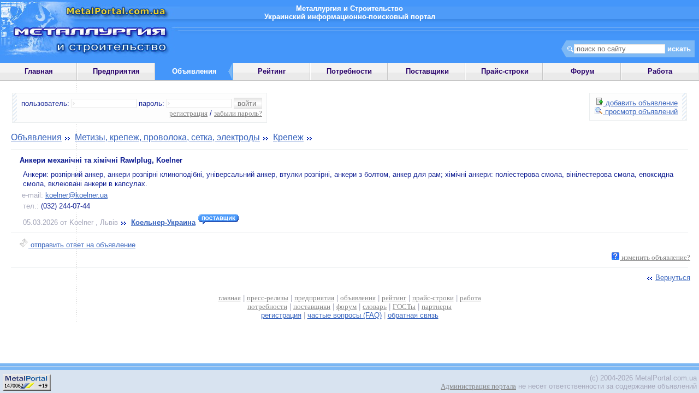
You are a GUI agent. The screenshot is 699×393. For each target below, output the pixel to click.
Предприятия (116, 71)
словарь (375, 306)
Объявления (36, 137)
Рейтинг (272, 71)
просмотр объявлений (640, 112)
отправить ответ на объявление (81, 245)
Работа (660, 71)
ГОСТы (404, 306)
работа (470, 298)
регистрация (188, 113)
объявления (358, 298)
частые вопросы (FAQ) (344, 315)
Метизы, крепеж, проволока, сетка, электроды (167, 137)
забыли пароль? (238, 113)
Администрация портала (478, 386)
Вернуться (672, 277)
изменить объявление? (655, 257)
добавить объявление (640, 103)
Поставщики (427, 71)
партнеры (437, 306)
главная (229, 298)
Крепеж (288, 137)
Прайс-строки (505, 71)
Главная (39, 71)
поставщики (311, 306)
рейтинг (394, 298)
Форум (583, 71)
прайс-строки (433, 298)
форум (346, 306)
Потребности (349, 71)
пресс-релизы (267, 298)
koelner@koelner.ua (76, 195)
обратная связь (413, 315)
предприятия (314, 298)
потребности (267, 306)
